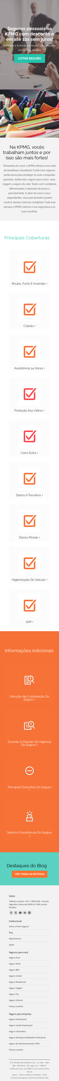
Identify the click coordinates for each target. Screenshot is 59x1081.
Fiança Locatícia (16, 1006)
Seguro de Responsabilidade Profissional (27, 1037)
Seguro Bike (14, 969)
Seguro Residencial (17, 982)
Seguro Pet (14, 994)
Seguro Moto (15, 963)
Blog (11, 932)
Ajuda (11, 944)
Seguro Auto (14, 957)
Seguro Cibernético (17, 1031)
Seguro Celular (15, 975)
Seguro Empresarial (17, 1019)
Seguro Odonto (16, 1000)
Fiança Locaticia (16, 1049)
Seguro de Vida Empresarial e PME (24, 1043)
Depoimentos (15, 938)
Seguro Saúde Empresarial (20, 1025)
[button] (29, 268)
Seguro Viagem (15, 988)
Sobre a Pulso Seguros (19, 926)
